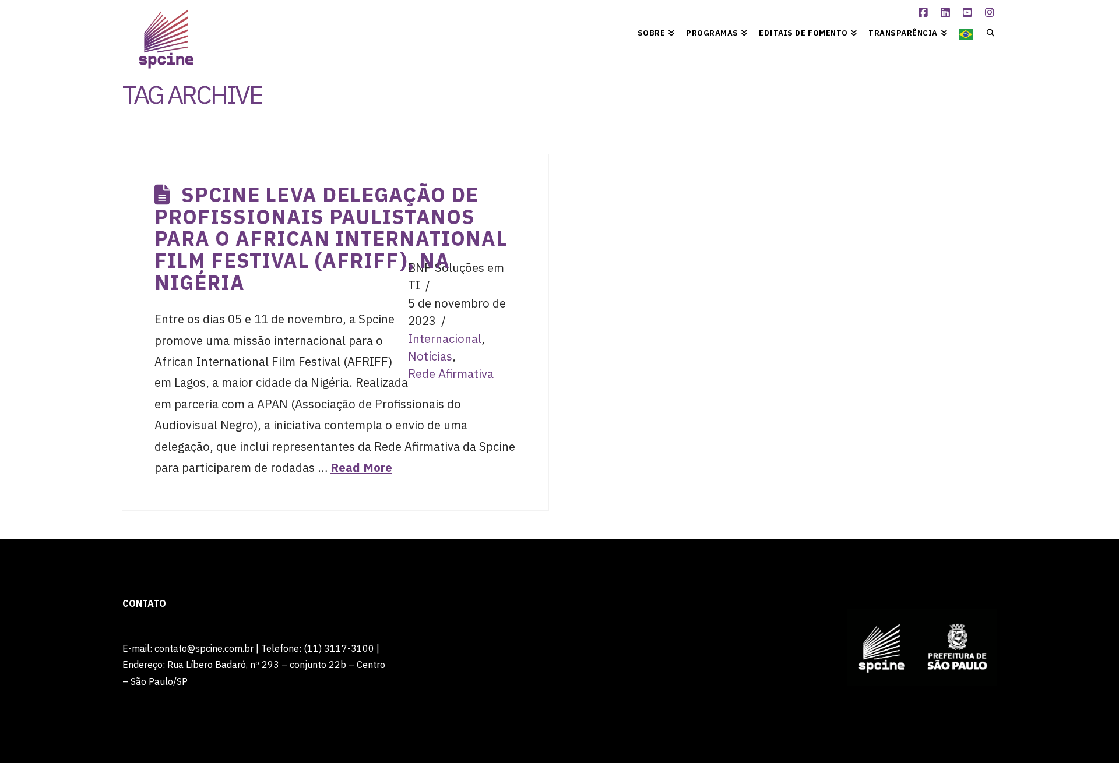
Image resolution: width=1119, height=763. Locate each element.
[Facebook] (925, 12)
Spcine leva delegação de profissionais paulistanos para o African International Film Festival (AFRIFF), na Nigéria (331, 238)
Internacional (444, 339)
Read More (361, 467)
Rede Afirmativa (451, 374)
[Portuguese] (966, 32)
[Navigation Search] (988, 32)
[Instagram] (991, 12)
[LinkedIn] (947, 12)
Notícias (430, 356)
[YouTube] (969, 12)
